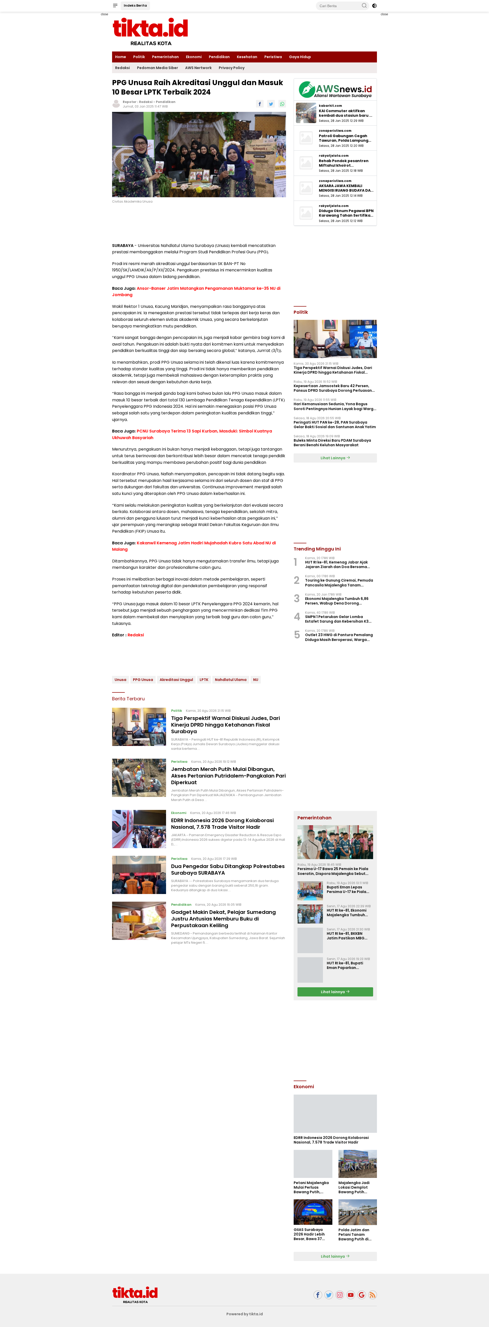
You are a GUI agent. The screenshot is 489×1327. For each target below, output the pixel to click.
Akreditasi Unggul (176, 679)
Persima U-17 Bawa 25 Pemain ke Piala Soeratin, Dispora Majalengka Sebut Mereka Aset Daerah (332, 871)
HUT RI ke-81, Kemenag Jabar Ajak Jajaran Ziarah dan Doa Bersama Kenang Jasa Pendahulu (336, 564)
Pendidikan (219, 56)
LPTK (204, 679)
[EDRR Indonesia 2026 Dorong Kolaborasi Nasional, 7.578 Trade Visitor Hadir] (139, 829)
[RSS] (372, 1295)
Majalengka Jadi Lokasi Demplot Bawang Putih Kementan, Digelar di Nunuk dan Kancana (355, 1187)
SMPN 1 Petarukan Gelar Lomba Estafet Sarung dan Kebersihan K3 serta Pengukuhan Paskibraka (337, 619)
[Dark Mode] (374, 6)
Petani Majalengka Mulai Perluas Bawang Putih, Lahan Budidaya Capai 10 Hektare (311, 1187)
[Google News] (361, 1295)
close (104, 14)
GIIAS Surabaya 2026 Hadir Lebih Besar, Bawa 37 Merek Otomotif (309, 1234)
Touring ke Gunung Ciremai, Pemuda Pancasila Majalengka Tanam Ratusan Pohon (339, 582)
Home (120, 56)
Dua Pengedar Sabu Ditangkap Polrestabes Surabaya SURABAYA (228, 869)
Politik (139, 56)
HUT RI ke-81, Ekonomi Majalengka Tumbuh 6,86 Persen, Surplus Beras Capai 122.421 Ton (349, 912)
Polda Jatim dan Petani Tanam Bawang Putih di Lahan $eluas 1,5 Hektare (353, 1235)
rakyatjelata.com (334, 156)
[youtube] (350, 1295)
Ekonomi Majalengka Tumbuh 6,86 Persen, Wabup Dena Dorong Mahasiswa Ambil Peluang (337, 601)
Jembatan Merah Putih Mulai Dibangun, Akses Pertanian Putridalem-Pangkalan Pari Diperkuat (228, 776)
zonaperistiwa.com (335, 131)
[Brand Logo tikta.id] (150, 31)
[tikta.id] (135, 1294)
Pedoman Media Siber (157, 67)
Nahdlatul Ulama (231, 679)
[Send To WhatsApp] (282, 104)
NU (255, 679)
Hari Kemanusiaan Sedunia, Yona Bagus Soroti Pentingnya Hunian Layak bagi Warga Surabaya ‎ (335, 406)
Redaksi (122, 67)
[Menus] (115, 6)
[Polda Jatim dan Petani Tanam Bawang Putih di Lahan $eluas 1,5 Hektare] (357, 1212)
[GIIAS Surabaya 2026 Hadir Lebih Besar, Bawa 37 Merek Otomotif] (313, 1212)
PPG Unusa (143, 679)
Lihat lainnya (333, 991)
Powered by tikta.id (244, 1314)
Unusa (120, 679)
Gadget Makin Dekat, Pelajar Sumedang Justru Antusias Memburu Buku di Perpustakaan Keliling (223, 918)
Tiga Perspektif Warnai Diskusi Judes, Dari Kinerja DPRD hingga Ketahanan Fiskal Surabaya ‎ (225, 725)
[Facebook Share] (260, 104)
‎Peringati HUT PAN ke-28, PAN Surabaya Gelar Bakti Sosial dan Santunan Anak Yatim (335, 424)
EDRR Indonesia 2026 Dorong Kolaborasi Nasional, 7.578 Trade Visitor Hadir (222, 823)
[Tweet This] (271, 104)
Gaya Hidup (300, 56)
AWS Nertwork (198, 67)
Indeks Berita (135, 5)
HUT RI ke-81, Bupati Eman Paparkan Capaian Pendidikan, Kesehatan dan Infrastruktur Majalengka (346, 965)
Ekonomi (194, 56)
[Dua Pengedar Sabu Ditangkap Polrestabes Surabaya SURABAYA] (139, 875)
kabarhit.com (330, 106)
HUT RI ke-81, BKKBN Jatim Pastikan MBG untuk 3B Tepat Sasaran (349, 935)
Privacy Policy (231, 67)
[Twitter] (328, 1295)
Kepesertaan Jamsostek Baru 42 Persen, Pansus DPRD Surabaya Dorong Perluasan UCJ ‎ (333, 388)
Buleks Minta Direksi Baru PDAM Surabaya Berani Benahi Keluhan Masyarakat (332, 442)
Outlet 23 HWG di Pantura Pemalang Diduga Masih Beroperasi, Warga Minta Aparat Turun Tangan (339, 637)
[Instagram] (339, 1295)
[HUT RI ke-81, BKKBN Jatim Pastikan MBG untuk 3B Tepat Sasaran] (310, 940)
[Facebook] (318, 1295)
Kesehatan (247, 56)
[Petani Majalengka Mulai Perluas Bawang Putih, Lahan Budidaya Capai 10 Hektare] (313, 1164)
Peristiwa (273, 56)
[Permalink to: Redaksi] (116, 103)
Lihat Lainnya (333, 458)
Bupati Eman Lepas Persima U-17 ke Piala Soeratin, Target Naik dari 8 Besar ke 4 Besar (348, 889)
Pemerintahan (165, 56)
